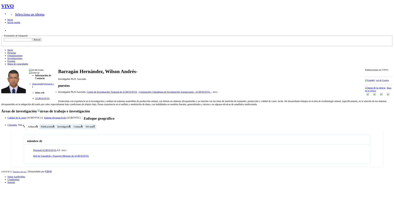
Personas (11, 52)
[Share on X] (382, 94)
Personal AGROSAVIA (44, 150)
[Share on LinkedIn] (375, 94)
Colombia (12, 125)
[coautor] (370, 80)
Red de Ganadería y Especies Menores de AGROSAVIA (61, 156)
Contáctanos (13, 179)
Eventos (11, 61)
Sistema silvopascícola (55, 117)
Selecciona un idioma (29, 14)
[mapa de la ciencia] (375, 87)
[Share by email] (388, 94)
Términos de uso (19, 172)
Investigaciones (14, 58)
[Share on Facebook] (368, 94)
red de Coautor (382, 80)
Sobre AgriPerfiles (16, 176)
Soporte (11, 182)
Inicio (10, 19)
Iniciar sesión (13, 22)
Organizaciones (14, 55)
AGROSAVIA (42, 98)
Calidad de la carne (16, 117)
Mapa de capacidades (17, 64)
